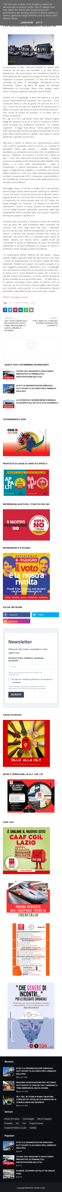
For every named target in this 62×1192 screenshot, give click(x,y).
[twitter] (45, 614)
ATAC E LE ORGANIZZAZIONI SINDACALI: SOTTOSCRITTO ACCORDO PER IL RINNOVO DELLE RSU (36, 388)
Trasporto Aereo (36, 1123)
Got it (39, 22)
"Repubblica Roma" (19, 297)
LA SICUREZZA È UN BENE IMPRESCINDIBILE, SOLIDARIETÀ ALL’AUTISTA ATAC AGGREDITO (37, 401)
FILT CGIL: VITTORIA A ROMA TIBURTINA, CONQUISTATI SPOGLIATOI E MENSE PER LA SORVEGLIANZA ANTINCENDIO (36, 1099)
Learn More (27, 22)
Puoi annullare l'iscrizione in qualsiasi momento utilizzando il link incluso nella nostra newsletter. (27, 687)
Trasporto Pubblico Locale (24, 303)
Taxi (24, 1123)
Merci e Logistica (44, 1119)
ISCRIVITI (16, 694)
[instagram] (16, 621)
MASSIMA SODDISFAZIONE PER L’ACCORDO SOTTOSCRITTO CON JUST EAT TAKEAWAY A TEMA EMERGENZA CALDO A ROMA (36, 1085)
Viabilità (33, 1128)
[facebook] (16, 614)
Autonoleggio (28, 1119)
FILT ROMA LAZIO (38, 1188)
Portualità (8, 1123)
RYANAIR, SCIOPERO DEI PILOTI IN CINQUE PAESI (35, 1172)
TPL (10, 303)
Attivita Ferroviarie (11, 1119)
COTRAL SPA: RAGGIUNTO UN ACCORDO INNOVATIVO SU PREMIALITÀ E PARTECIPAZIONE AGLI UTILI (34, 374)
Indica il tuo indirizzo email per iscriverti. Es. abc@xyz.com (25, 674)
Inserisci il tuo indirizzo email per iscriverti (26, 659)
